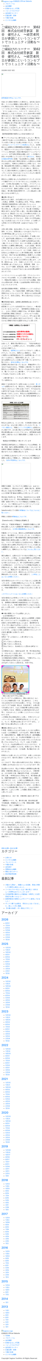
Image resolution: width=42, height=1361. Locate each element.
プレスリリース (10, 862)
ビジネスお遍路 (10, 860)
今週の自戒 (9, 864)
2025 (4, 943)
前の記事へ (6, 848)
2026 (4, 919)
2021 (4, 1079)
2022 (4, 1045)
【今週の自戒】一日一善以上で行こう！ (19, 908)
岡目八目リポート (11, 872)
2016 (4, 1247)
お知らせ (8, 857)
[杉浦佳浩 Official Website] (7, 1331)
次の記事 (14, 848)
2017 (4, 1214)
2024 (4, 977)
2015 (4, 1281)
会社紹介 (8, 867)
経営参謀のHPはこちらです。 (11, 98)
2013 (4, 1306)
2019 (4, 1146)
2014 (4, 1298)
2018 (4, 1180)
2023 (4, 1011)
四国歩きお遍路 (10, 869)
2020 (4, 1112)
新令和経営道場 (10, 874)
